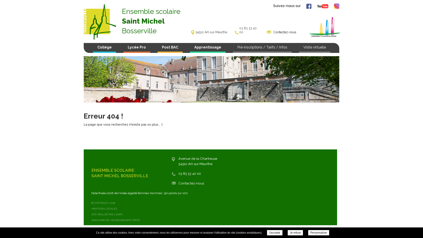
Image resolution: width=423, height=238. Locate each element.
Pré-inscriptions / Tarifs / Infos (262, 47)
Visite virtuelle (314, 47)
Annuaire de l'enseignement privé (115, 220)
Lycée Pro (137, 47)
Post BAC (170, 47)
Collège (104, 47)
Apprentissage (207, 47)
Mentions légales (104, 208)
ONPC (119, 214)
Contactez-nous (191, 183)
